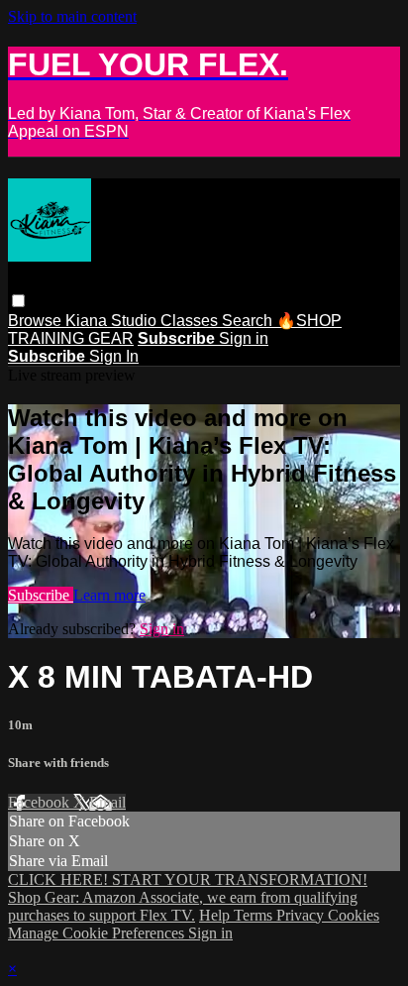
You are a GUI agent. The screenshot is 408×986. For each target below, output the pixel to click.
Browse (36, 320)
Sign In (114, 356)
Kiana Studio (112, 320)
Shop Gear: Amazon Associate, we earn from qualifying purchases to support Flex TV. (182, 906)
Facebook (40, 802)
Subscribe (40, 595)
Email (107, 802)
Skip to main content (72, 16)
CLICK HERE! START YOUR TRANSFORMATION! (187, 879)
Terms (255, 915)
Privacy (302, 915)
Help (216, 915)
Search (249, 320)
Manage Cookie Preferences (98, 933)
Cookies (353, 915)
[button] (18, 300)
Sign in (243, 338)
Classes (191, 320)
